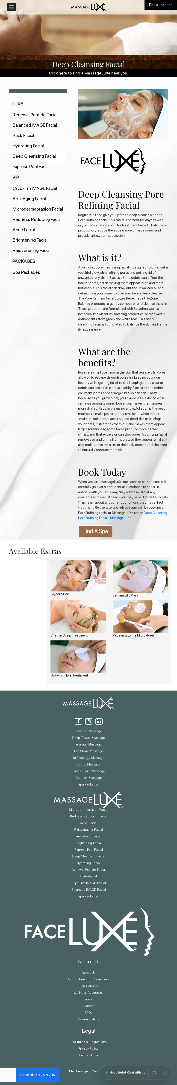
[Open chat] (154, 1072)
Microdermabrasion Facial (38, 209)
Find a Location (160, 5)
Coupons (98, 1071)
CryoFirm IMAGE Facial (35, 188)
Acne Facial (24, 229)
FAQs (88, 1012)
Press (88, 999)
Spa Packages (26, 272)
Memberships (78, 1071)
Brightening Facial (30, 240)
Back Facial (23, 135)
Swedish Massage (88, 731)
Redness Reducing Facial (37, 219)
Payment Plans (88, 1019)
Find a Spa (95, 531)
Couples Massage (88, 777)
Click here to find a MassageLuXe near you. (88, 73)
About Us (88, 962)
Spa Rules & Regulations (89, 1042)
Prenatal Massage (89, 744)
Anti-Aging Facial (29, 198)
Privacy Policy (88, 1048)
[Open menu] (164, 1072)
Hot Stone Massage (88, 751)
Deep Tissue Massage (88, 738)
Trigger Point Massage (88, 771)
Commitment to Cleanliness (88, 979)
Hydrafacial (88, 876)
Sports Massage (88, 764)
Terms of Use (89, 1055)
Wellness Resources (88, 992)
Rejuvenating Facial (31, 250)
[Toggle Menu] (11, 7)
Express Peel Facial (31, 166)
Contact (88, 1006)
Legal (88, 1031)
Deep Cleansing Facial (34, 156)
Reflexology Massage (88, 758)
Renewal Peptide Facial (35, 114)
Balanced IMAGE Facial (35, 125)
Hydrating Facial (28, 145)
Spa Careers (89, 986)
